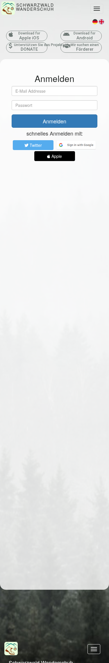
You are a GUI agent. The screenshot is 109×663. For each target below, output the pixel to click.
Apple (56, 156)
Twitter (35, 145)
